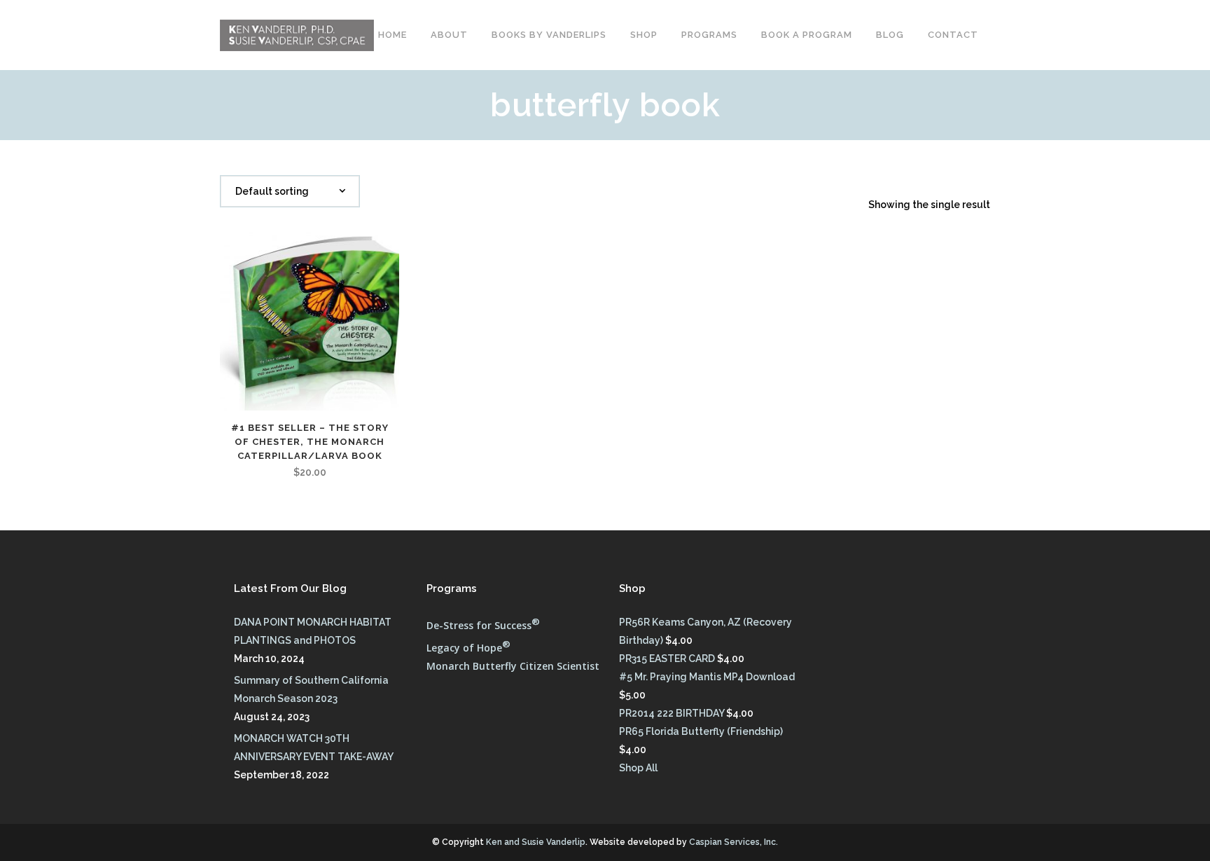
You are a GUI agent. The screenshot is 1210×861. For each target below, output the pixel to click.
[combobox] (290, 191)
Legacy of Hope (468, 647)
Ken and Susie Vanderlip (535, 842)
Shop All (638, 767)
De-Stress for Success (483, 625)
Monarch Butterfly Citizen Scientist (512, 666)
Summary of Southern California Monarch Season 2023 (311, 689)
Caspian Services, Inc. (733, 842)
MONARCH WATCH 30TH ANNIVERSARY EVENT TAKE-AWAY (314, 747)
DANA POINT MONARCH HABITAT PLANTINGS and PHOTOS (312, 631)
